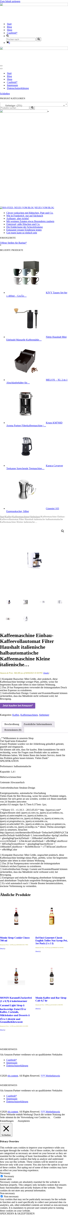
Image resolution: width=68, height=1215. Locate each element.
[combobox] (34, 104)
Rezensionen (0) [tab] (12, 730)
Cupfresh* (12, 33)
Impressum (12, 85)
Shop (9, 30)
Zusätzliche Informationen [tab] (38, 724)
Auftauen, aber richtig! (17, 218)
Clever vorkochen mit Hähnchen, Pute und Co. (29, 212)
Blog (9, 27)
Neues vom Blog (44, 207)
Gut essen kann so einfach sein (21, 232)
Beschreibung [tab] (11, 724)
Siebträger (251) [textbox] (33, 105)
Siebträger (35, 516)
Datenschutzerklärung (18, 88)
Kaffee (8, 516)
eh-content (13, 1075)
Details (46, 673)
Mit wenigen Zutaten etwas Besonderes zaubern (30, 221)
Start (9, 24)
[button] (62, 531)
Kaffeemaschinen (21, 516)
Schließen (5, 93)
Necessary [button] (5, 1173)
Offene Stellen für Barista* (13, 242)
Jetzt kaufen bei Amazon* (18, 705)
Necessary (9, 1176)
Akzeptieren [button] (24, 1121)
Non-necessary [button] (7, 1193)
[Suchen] (38, 39)
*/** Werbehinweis (50, 1075)
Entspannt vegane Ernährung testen (24, 229)
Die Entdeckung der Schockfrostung (24, 227)
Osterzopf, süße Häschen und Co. (23, 224)
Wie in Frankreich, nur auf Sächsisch (24, 215)
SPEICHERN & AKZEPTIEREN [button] (17, 1213)
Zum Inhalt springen (10, 1)
